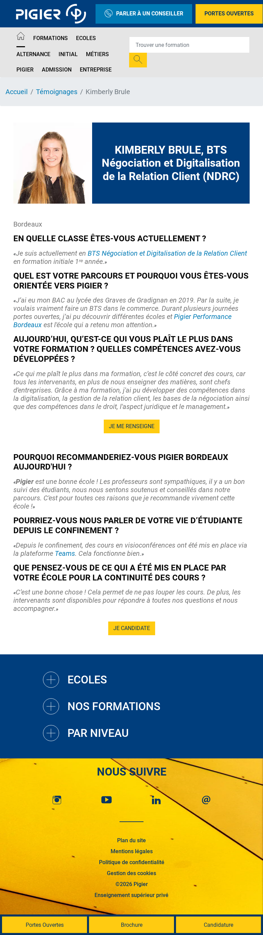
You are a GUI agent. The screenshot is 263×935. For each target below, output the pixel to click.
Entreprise (96, 69)
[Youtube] (106, 800)
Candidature (218, 925)
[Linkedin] (156, 800)
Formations (50, 38)
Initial (68, 54)
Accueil (16, 92)
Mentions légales (132, 851)
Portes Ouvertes (229, 13)
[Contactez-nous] (206, 800)
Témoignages (56, 92)
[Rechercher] (138, 60)
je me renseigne (131, 426)
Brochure (131, 925)
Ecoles (86, 38)
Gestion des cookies (131, 873)
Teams (65, 553)
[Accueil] (21, 37)
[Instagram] (56, 800)
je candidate (131, 628)
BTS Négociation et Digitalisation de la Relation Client (167, 253)
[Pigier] (52, 13)
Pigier (25, 69)
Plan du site (131, 840)
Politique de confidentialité (131, 862)
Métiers (97, 54)
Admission (57, 69)
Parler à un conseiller (149, 13)
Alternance (33, 54)
